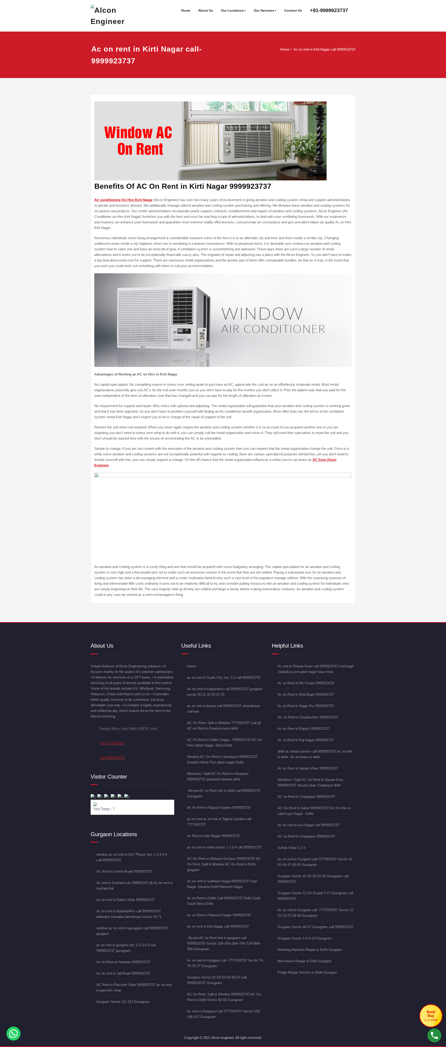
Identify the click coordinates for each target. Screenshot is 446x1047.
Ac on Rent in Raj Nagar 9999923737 (306, 740)
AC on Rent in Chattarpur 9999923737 (306, 797)
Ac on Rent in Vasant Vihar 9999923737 (308, 768)
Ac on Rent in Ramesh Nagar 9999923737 (219, 915)
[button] (13, 1033)
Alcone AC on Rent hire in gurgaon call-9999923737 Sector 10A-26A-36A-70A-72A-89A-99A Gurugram (224, 943)
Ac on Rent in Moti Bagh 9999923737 (306, 694)
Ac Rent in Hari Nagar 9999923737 (213, 836)
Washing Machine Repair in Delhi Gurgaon (310, 950)
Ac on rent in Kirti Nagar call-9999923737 (324, 49)
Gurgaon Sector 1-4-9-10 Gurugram (305, 938)
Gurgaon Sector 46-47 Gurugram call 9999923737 (315, 927)
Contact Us (293, 10)
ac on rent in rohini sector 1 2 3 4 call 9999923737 (224, 847)
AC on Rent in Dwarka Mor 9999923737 (308, 717)
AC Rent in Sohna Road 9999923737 (124, 871)
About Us (205, 10)
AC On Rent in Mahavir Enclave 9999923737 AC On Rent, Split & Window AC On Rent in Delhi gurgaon (224, 864)
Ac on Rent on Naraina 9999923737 (123, 962)
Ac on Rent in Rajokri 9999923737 (303, 729)
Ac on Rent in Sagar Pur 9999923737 (306, 706)
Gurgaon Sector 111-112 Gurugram (123, 1002)
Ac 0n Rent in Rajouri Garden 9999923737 (219, 807)
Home (185, 10)
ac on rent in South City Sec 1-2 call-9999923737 (224, 677)
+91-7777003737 (112, 743)
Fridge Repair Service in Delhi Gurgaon (307, 972)
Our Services (264, 10)
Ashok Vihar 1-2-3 (291, 848)
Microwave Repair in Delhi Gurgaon (304, 961)
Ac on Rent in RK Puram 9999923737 (306, 683)
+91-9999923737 (329, 10)
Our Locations (232, 10)
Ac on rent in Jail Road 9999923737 (123, 973)
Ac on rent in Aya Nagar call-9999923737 (308, 825)
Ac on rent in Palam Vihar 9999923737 (125, 900)
